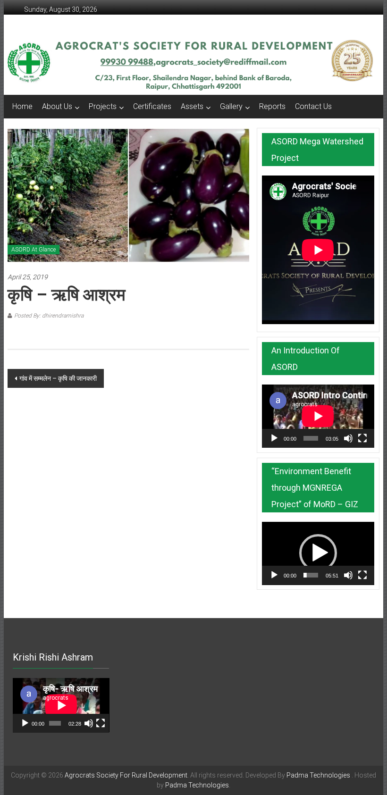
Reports (272, 106)
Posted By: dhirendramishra (49, 315)
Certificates (152, 106)
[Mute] (348, 438)
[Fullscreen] (362, 438)
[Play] (274, 438)
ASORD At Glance (33, 249)
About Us (57, 106)
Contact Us (313, 106)
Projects (103, 106)
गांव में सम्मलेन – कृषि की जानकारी (58, 378)
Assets (192, 106)
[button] (318, 553)
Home (22, 106)
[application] (318, 416)
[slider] (310, 575)
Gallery (231, 106)
